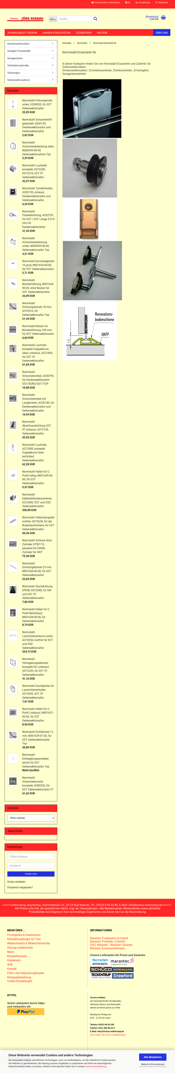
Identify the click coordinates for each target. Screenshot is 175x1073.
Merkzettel (162, 2)
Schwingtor (13, 72)
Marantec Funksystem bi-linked (109, 938)
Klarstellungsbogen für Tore (24, 939)
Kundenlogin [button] (143, 2)
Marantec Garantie (121, 944)
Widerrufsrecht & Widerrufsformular (28, 943)
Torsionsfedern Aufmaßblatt (107, 2)
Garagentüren (15, 58)
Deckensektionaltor (18, 43)
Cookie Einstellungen (19, 981)
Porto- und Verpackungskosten (25, 973)
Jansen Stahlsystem (56, 32)
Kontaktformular (17, 956)
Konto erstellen (16, 881)
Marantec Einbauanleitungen (107, 948)
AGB (9, 964)
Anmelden (31, 874)
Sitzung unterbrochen (20, 947)
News (10, 951)
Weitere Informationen (153, 1064)
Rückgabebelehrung (19, 977)
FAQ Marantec (99, 944)
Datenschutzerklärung (95, 1066)
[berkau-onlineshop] (25, 19)
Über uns (162, 32)
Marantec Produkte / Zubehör (107, 941)
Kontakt (12, 968)
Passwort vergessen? (20, 887)
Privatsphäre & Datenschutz (24, 935)
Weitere (102, 32)
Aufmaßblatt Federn (22, 32)
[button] (128, 4)
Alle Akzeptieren (153, 1057)
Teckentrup (84, 32)
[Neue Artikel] (53, 831)
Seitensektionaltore (18, 80)
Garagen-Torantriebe (18, 50)
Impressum (14, 960)
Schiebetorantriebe (18, 65)
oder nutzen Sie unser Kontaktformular (108, 1035)
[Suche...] (95, 19)
